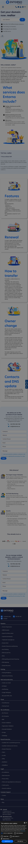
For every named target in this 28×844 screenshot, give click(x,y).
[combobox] (24, 822)
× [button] (26, 822)
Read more (23, 831)
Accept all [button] (7, 841)
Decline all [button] (20, 841)
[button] (14, 838)
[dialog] (14, 832)
